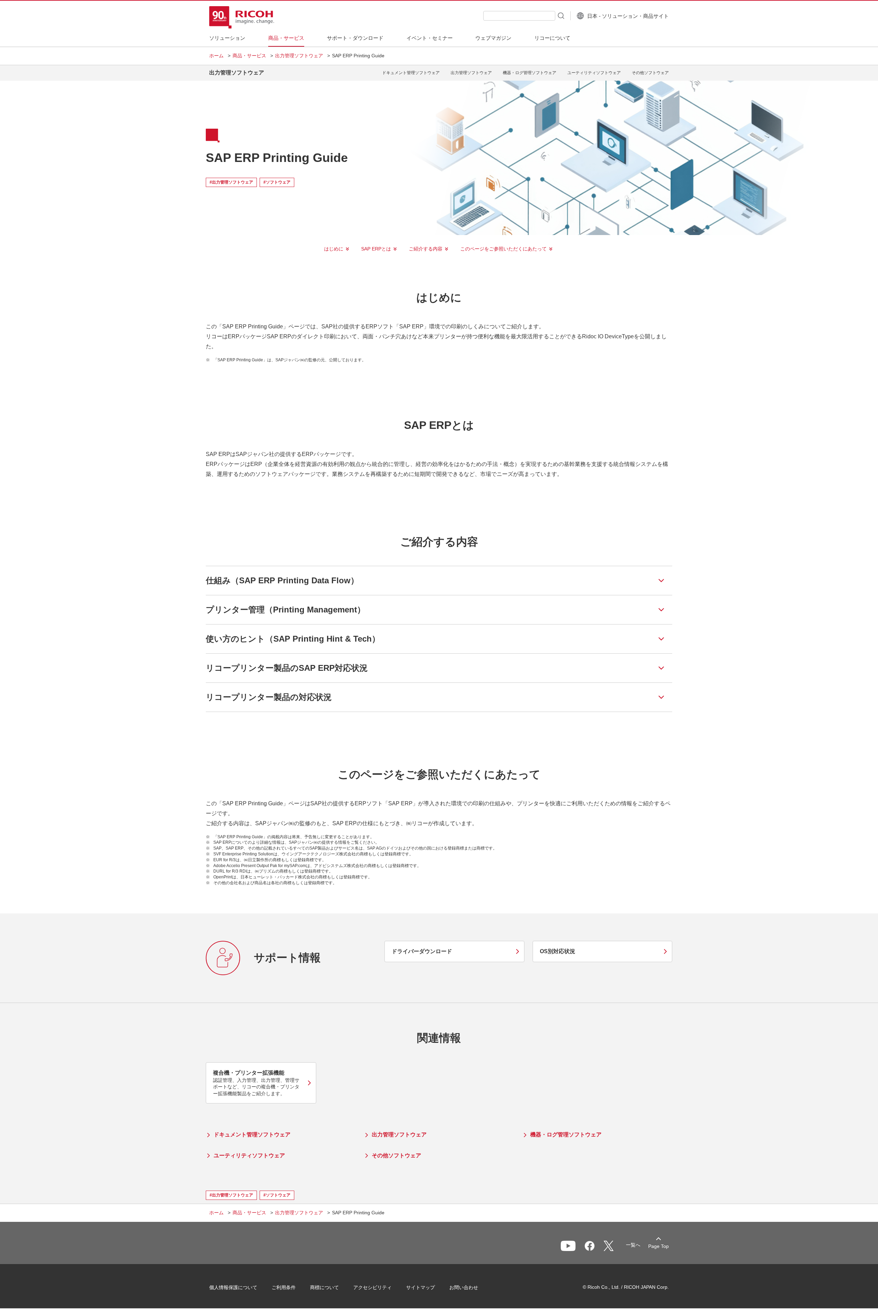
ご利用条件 (284, 1287)
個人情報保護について (233, 1287)
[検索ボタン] (560, 15)
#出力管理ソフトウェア (231, 182)
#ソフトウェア (276, 182)
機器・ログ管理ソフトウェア (529, 72)
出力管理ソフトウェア (299, 55)
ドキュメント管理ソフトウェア (411, 72)
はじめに (333, 249)
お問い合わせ (463, 1287)
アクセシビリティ (372, 1287)
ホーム (216, 55)
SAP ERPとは (376, 249)
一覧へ (633, 1245)
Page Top (658, 1246)
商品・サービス (249, 55)
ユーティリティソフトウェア (594, 72)
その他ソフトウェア (650, 72)
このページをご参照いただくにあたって (503, 249)
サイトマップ (420, 1287)
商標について (324, 1287)
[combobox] (519, 16)
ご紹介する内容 (425, 249)
